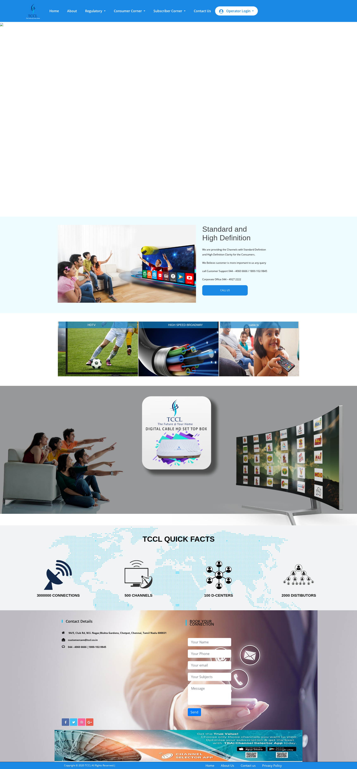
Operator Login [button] (238, 11)
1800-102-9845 (97, 647)
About (72, 11)
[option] (178, 115)
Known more (98, 350)
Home (56, 10)
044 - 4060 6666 (77, 647)
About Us (227, 765)
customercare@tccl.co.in (83, 640)
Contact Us (202, 11)
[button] (95, 10)
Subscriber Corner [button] (168, 11)
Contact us (248, 765)
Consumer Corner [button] (128, 11)
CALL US (225, 290)
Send (194, 712)
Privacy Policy (272, 765)
